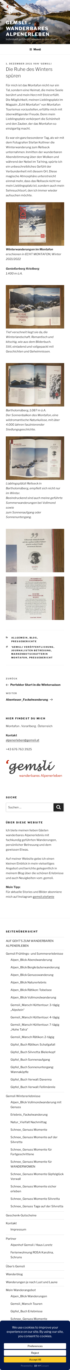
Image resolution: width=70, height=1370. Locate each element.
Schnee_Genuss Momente (28, 1129)
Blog (33, 637)
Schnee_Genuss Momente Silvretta (35, 1199)
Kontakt (11, 1223)
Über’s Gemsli (15, 1266)
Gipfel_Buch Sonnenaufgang (30, 1059)
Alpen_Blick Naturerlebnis (28, 982)
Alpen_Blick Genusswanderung (31, 975)
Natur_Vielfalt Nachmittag (28, 1122)
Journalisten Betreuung (31, 650)
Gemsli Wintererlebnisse (23, 1096)
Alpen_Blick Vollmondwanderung (33, 997)
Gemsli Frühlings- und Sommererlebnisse (34, 953)
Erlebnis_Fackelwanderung (29, 1114)
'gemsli (46, 63)
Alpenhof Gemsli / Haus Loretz (31, 1245)
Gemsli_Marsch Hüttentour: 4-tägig (35, 1017)
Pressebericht (41, 657)
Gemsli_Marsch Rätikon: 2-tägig (32, 1037)
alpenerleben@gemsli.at (22, 740)
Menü (37, 49)
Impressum (18, 1229)
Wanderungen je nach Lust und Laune (32, 1282)
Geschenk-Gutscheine (21, 1215)
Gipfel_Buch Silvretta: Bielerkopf (32, 1052)
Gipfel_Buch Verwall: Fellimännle (32, 1087)
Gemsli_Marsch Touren (26, 1304)
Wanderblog (14, 1274)
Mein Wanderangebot (21, 1290)
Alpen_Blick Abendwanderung (31, 960)
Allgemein (19, 637)
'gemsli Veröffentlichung (32, 647)
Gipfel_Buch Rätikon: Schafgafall (32, 1044)
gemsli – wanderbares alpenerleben (28, 28)
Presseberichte (24, 641)
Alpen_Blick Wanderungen (28, 1296)
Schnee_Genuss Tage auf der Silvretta (36, 1206)
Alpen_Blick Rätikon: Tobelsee (31, 990)
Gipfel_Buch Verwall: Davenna (31, 1079)
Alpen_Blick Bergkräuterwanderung (35, 967)
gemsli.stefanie (43, 896)
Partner (11, 1238)
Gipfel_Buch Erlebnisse (26, 1311)
